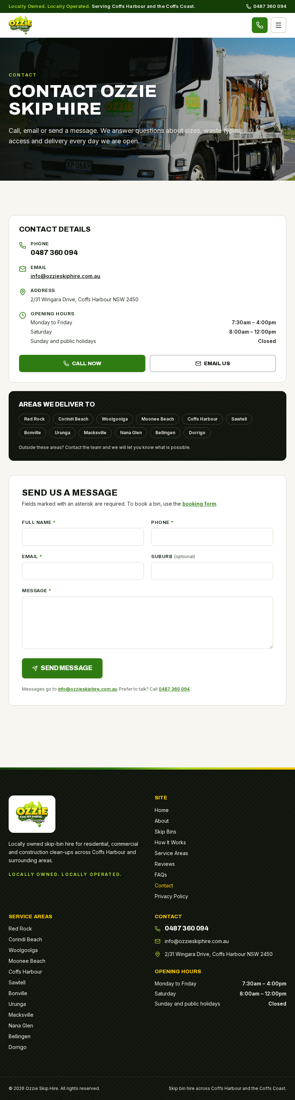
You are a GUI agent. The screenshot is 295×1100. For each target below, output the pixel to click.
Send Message (66, 668)
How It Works (170, 842)
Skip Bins (165, 832)
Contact (164, 885)
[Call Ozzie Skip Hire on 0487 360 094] (260, 25)
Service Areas (171, 853)
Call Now (86, 363)
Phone (162, 522)
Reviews (165, 864)
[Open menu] (278, 25)
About (162, 821)
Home (162, 810)
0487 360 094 (266, 6)
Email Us (217, 363)
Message (36, 590)
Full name (38, 522)
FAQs (161, 875)
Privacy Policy (171, 896)
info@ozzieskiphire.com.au (65, 276)
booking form (199, 504)
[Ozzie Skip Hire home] (20, 25)
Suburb (173, 556)
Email (32, 556)
